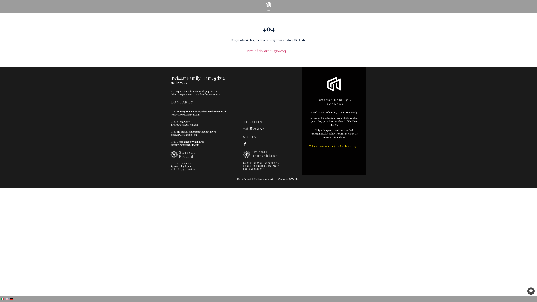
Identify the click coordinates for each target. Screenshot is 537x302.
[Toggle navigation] (268, 10)
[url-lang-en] (7, 299)
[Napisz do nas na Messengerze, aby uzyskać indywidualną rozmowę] (531, 291)
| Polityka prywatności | (264, 179)
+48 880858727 (253, 128)
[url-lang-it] (2, 299)
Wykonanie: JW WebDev (289, 179)
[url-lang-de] (11, 299)
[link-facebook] (272, 144)
